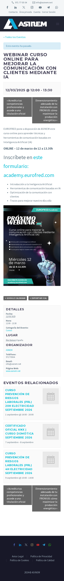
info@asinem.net (44, 2)
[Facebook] (7, 7)
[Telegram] (48, 7)
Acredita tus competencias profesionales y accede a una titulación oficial (16, 107)
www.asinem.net (13, 371)
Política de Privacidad (41, 556)
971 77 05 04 (21, 2)
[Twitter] (23, 7)
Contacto (13, 11)
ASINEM (9, 350)
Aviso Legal (17, 556)
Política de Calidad (45, 560)
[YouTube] (40, 7)
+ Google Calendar (15, 298)
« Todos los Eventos (14, 37)
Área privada (25, 11)
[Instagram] (32, 7)
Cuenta (36, 11)
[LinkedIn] (15, 7)
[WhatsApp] (56, 7)
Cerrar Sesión (48, 11)
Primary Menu (58, 23)
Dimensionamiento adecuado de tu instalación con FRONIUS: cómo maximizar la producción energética (46, 110)
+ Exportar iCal (38, 298)
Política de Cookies (19, 560)
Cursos (9, 330)
